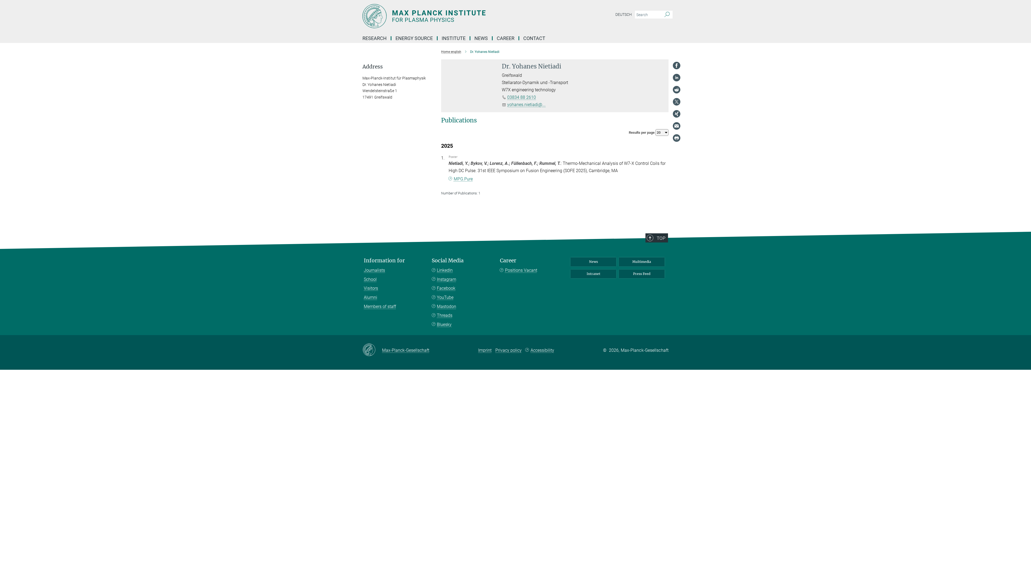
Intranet (593, 274)
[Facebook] (677, 65)
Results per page (642, 132)
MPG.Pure (463, 179)
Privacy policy (508, 350)
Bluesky (444, 324)
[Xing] (677, 114)
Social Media (448, 261)
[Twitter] (677, 102)
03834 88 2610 (521, 97)
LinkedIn (445, 270)
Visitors (371, 288)
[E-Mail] (677, 126)
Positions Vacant (521, 270)
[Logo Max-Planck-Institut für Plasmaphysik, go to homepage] (463, 16)
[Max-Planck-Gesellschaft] (372, 350)
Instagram (446, 279)
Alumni (370, 297)
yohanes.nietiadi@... (526, 104)
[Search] (667, 15)
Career (508, 261)
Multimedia (641, 262)
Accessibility (542, 350)
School (370, 279)
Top (661, 238)
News (593, 262)
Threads (444, 315)
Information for (384, 261)
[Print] (677, 138)
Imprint (485, 350)
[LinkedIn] (677, 78)
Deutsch (623, 14)
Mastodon (446, 306)
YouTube (445, 297)
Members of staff (380, 306)
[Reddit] (677, 90)
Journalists (374, 270)
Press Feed (641, 274)
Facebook (446, 288)
